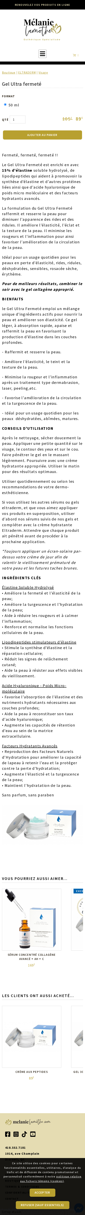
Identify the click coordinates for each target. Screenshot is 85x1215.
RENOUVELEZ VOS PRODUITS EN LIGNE (42, 5)
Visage (43, 72)
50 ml (13, 104)
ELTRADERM (27, 72)
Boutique (9, 72)
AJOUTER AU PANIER (42, 135)
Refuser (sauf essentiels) (42, 1205)
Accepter (42, 1192)
